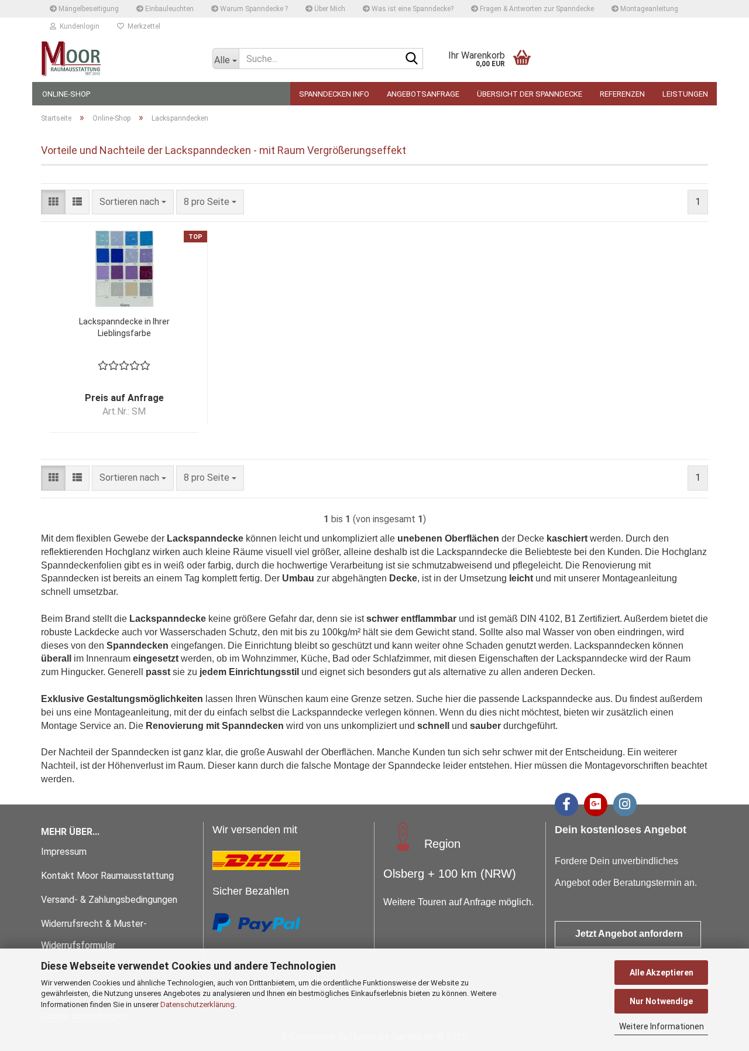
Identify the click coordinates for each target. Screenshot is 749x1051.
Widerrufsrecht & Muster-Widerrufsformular (94, 934)
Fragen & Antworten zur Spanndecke (536, 9)
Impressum (64, 851)
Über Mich (328, 9)
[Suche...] (412, 59)
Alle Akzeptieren (661, 972)
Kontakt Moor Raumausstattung (108, 875)
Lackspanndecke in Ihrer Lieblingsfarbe (124, 327)
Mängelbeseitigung (88, 9)
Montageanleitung (648, 9)
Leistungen (685, 94)
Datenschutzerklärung (197, 1004)
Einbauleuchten (168, 9)
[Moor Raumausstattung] (118, 58)
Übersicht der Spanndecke (529, 94)
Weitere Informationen (661, 1026)
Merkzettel (142, 26)
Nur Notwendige (661, 1001)
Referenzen (622, 94)
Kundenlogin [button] (77, 26)
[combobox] (133, 202)
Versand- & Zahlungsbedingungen (109, 899)
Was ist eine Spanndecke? (411, 9)
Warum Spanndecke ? (253, 9)
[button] (53, 202)
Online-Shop (66, 94)
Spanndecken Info (334, 94)
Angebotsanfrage (423, 94)
